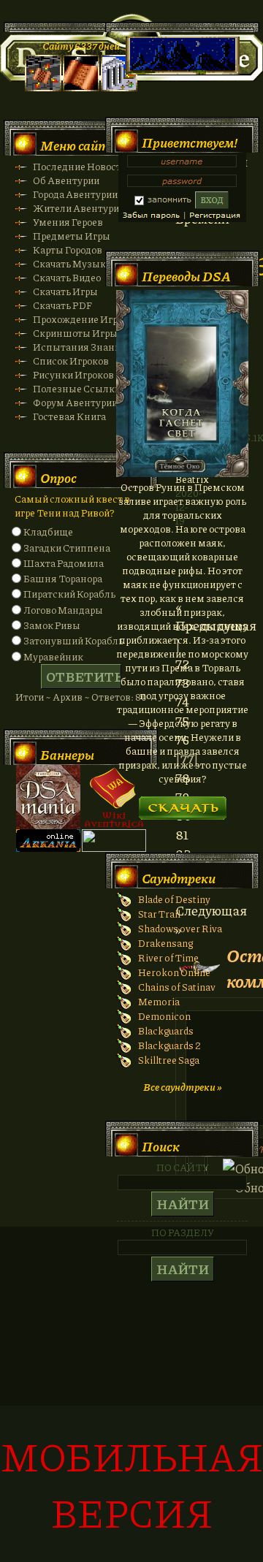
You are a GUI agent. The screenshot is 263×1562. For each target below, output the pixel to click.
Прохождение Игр (75, 319)
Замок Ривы (51, 625)
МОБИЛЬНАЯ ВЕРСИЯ (132, 1484)
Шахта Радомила (63, 563)
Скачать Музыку (72, 263)
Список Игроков (71, 360)
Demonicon (164, 1016)
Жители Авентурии (79, 208)
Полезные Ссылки (77, 388)
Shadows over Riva (180, 928)
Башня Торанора (62, 578)
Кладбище (48, 531)
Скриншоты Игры (75, 333)
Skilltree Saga (168, 1060)
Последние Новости (80, 166)
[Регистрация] (81, 87)
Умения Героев (68, 222)
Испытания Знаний (79, 347)
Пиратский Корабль (69, 594)
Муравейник (53, 656)
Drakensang (165, 943)
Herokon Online (174, 972)
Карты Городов (67, 249)
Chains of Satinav (177, 987)
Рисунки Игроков (73, 374)
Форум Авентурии (75, 402)
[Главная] (43, 87)
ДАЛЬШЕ (182, 803)
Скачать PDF (62, 305)
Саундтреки (179, 878)
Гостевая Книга (69, 416)
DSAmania (48, 797)
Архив (68, 697)
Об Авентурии (66, 180)
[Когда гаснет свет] (182, 473)
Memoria (159, 1001)
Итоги (29, 697)
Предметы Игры (71, 236)
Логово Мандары (63, 610)
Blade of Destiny (174, 899)
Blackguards (166, 1030)
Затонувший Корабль (73, 640)
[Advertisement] (131, 1402)
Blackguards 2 (169, 1045)
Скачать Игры (65, 291)
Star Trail (159, 914)
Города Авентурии (75, 194)
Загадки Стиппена (66, 548)
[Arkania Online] (48, 848)
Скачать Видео (67, 277)
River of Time (168, 957)
